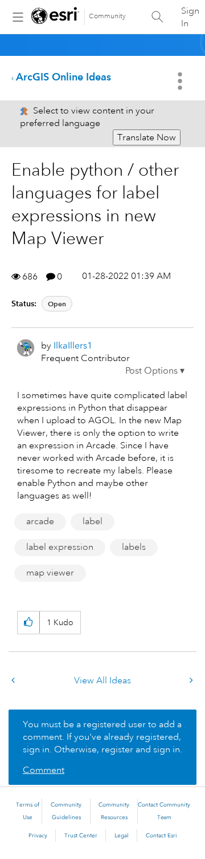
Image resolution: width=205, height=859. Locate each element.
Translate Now (146, 137)
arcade (40, 521)
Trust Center (80, 835)
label (92, 521)
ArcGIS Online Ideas (63, 77)
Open (57, 303)
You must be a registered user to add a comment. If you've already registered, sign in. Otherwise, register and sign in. (102, 737)
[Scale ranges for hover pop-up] (190, 680)
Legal (121, 835)
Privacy (37, 835)
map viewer (50, 572)
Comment (43, 770)
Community (107, 16)
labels (134, 547)
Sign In (190, 17)
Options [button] (181, 81)
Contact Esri (161, 835)
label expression (59, 547)
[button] (155, 371)
